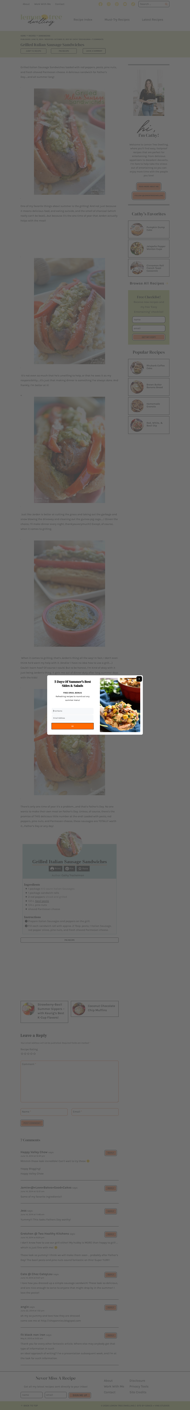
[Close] (139, 678)
